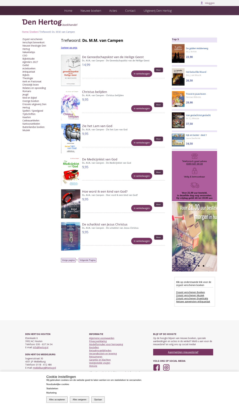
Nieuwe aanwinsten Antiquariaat (193, 301)
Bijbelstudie (28, 58)
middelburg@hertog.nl (44, 367)
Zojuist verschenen (32, 39)
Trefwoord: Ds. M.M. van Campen (57, 31)
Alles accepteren (57, 399)
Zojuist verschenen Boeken (190, 292)
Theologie (27, 78)
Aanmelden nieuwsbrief (183, 352)
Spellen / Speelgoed (32, 110)
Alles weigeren (79, 399)
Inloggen (210, 3)
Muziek (26, 130)
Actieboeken (28, 68)
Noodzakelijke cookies (57, 384)
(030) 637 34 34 (194, 163)
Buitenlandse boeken (33, 127)
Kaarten (26, 117)
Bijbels (25, 74)
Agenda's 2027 (30, 61)
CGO (24, 55)
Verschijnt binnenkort (33, 42)
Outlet (25, 65)
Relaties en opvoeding (34, 87)
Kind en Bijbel (29, 97)
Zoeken (34, 31)
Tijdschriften (28, 113)
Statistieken (52, 388)
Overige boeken (30, 100)
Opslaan (98, 399)
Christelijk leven (30, 84)
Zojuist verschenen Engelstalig (192, 298)
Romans (26, 91)
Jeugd (25, 94)
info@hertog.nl (40, 347)
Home (25, 31)
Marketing (51, 392)
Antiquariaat (28, 71)
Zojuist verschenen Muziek (190, 295)
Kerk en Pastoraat (31, 81)
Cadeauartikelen (30, 120)
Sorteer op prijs (69, 47)
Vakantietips (28, 52)
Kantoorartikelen (31, 123)
